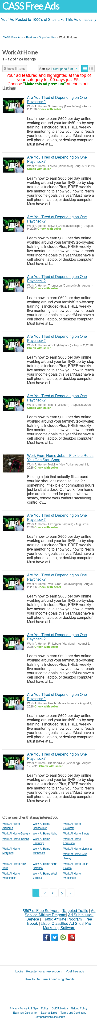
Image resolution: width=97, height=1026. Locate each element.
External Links (48, 1012)
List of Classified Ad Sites (62, 923)
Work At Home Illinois (76, 833)
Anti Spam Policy (38, 1008)
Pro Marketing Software (67, 925)
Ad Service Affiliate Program (60, 912)
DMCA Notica (60, 1008)
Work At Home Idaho (45, 833)
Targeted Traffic (75, 910)
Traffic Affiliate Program (62, 919)
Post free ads (75, 971)
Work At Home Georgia (16, 833)
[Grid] (91, 68)
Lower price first (62, 69)
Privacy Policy (18, 1008)
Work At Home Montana (77, 848)
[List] (84, 68)
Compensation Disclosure (50, 1017)
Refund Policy (79, 1008)
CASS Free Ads (30, 6)
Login (19, 971)
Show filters (14, 68)
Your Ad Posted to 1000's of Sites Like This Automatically (48, 19)
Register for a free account (44, 971)
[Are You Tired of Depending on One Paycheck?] (13, 105)
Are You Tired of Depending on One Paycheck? (57, 99)
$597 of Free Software (41, 910)
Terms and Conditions (73, 1012)
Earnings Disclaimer (25, 1012)
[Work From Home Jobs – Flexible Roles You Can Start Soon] (13, 463)
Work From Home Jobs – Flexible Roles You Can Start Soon (60, 457)
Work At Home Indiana (15, 839)
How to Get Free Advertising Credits (50, 979)
